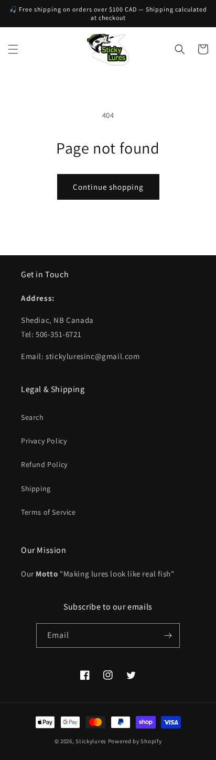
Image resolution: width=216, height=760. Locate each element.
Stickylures (90, 741)
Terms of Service (48, 512)
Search (32, 417)
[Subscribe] (167, 635)
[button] (13, 49)
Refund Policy (44, 464)
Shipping (36, 488)
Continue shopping (108, 187)
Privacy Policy (44, 441)
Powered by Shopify (135, 741)
